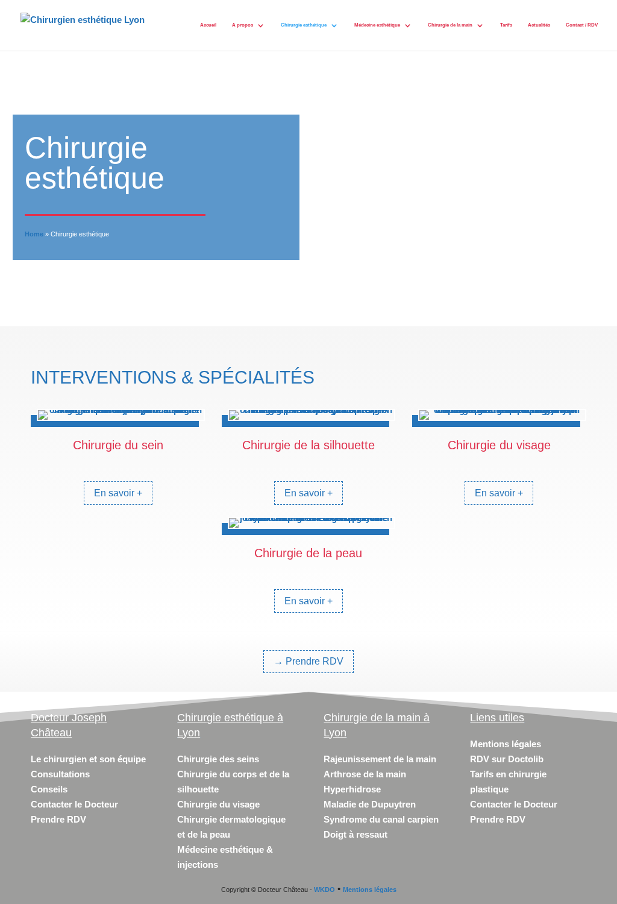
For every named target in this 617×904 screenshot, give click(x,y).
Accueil (208, 25)
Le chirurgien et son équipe (88, 759)
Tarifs (506, 25)
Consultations (60, 774)
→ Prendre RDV (308, 661)
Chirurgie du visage (218, 804)
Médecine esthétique (377, 25)
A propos (242, 25)
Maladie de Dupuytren (370, 804)
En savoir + (118, 493)
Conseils (49, 789)
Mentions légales (505, 744)
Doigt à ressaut (355, 834)
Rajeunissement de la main (380, 759)
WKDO (324, 889)
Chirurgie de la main (450, 25)
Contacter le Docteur (74, 804)
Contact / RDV (582, 25)
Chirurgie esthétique (304, 25)
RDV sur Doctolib (506, 759)
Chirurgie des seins (218, 759)
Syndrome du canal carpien (381, 819)
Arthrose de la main (365, 774)
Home (34, 234)
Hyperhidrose (352, 789)
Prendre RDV (58, 819)
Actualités (539, 25)
